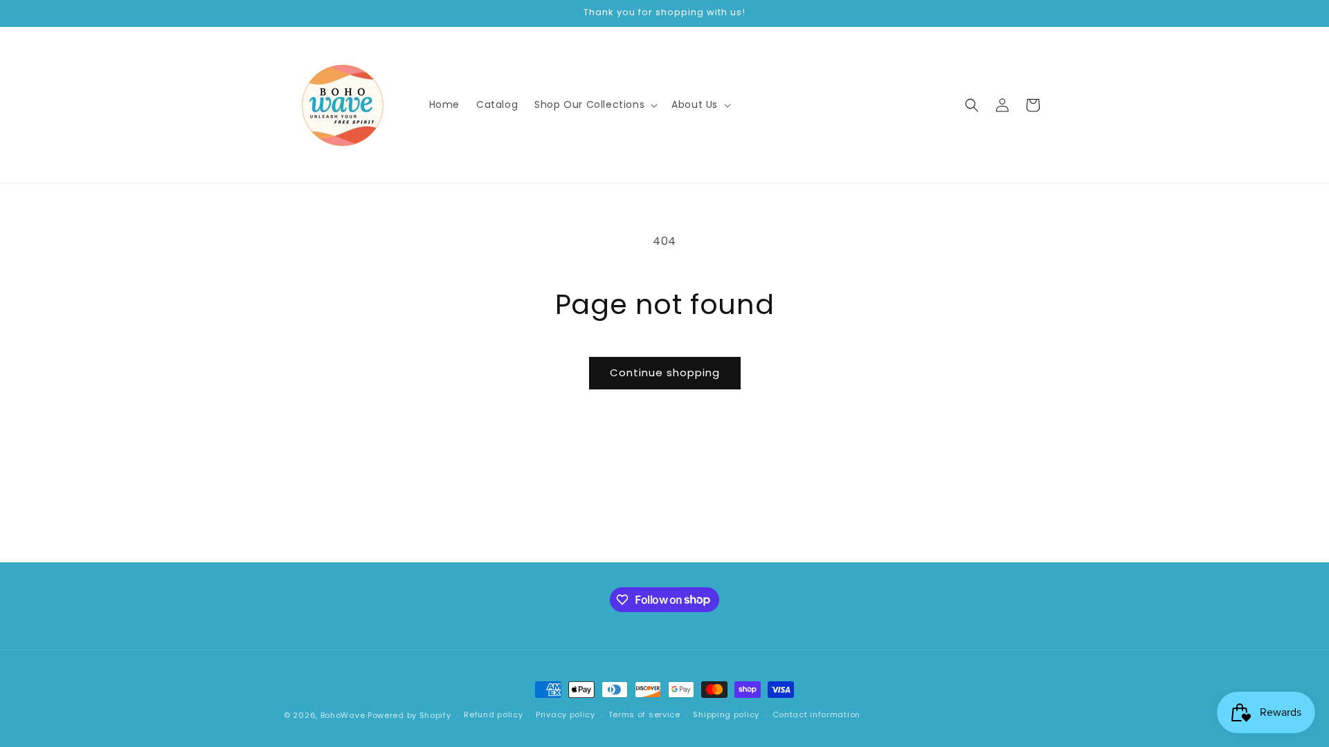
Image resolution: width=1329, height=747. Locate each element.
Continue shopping (665, 372)
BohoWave (342, 715)
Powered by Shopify (409, 715)
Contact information (816, 714)
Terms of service (644, 714)
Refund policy (493, 714)
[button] (594, 104)
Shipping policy (726, 714)
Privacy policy (565, 714)
